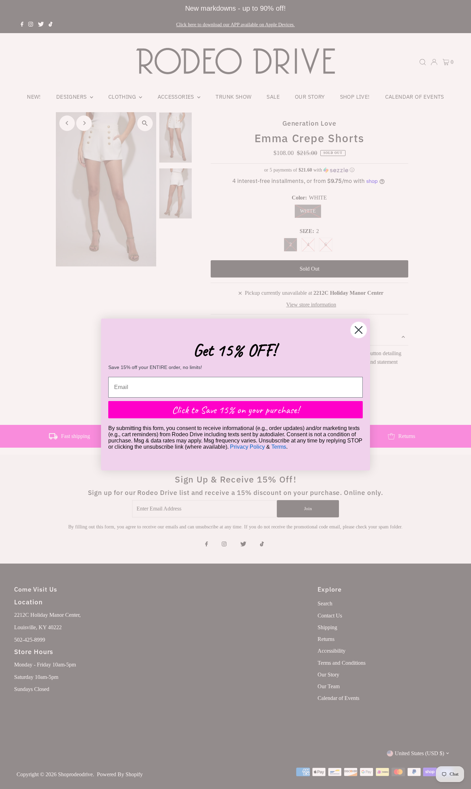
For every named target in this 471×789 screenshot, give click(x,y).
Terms (278, 447)
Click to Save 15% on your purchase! (235, 409)
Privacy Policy (247, 447)
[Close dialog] (358, 330)
